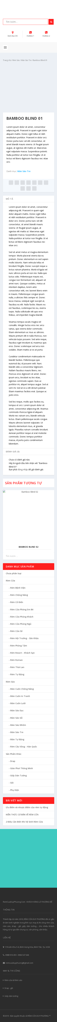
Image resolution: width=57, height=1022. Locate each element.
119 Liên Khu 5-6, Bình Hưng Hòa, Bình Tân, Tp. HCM (27, 947)
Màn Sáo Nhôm (18, 725)
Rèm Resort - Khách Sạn (22, 652)
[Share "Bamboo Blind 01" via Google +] (22, 182)
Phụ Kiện (14, 790)
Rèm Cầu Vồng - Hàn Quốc (23, 746)
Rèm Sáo (16, 60)
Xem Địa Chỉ (13, 36)
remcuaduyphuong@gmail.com (19, 963)
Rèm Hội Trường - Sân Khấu (24, 638)
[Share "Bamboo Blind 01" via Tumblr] (28, 182)
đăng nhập (23, 469)
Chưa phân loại (13, 573)
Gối (12, 782)
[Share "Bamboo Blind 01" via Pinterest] (34, 182)
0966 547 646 (23, 955)
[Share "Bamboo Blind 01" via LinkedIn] (40, 182)
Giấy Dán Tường (18, 775)
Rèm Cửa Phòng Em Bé (21, 609)
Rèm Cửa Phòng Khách (21, 616)
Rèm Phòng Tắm (18, 645)
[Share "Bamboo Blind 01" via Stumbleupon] (22, 188)
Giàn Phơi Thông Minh (21, 768)
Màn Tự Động (17, 739)
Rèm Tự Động (17, 674)
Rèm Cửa (10, 580)
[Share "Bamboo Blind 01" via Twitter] (17, 182)
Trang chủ (7, 60)
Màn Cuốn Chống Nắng (22, 688)
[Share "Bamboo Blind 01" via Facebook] (11, 182)
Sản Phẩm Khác (13, 754)
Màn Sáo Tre (26, 60)
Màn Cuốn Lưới (18, 703)
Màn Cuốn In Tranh (20, 696)
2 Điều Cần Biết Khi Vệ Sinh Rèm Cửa (24, 821)
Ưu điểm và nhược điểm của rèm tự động (27, 807)
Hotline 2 (46, 36)
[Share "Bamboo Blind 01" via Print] (34, 188)
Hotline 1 (30, 36)
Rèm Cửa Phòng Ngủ (20, 623)
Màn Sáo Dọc (17, 710)
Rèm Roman (16, 660)
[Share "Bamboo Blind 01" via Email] (28, 188)
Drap (12, 761)
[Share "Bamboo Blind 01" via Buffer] (46, 182)
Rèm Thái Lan (17, 667)
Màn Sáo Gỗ (16, 717)
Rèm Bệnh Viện (17, 587)
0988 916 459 (10, 955)
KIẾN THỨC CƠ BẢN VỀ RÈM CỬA (22, 814)
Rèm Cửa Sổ (16, 631)
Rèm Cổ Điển (16, 602)
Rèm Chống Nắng (19, 595)
